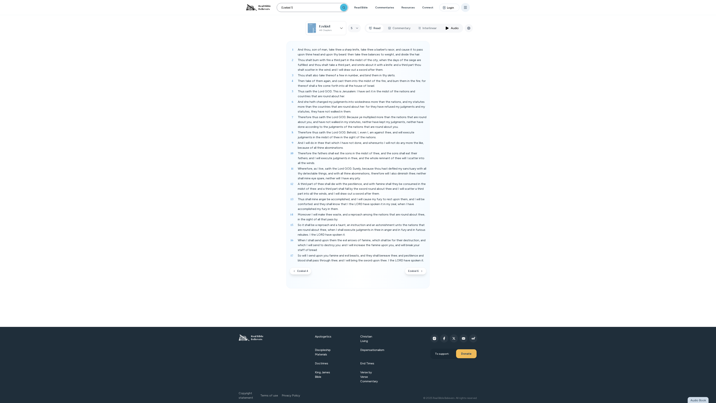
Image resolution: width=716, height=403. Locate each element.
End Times (367, 363)
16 (292, 240)
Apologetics (323, 336)
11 (292, 168)
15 (292, 225)
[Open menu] (465, 7)
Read (377, 28)
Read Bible (361, 7)
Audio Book (698, 400)
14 (291, 214)
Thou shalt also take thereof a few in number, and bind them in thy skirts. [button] (346, 75)
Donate (466, 353)
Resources (408, 7)
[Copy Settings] (469, 28)
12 (292, 184)
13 (292, 199)
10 (292, 153)
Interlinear (430, 28)
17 (292, 255)
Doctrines (321, 363)
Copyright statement (246, 395)
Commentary (401, 28)
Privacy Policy (291, 395)
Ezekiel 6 (413, 271)
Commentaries (384, 7)
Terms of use (269, 395)
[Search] (344, 7)
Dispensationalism (372, 350)
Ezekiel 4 (302, 271)
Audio (455, 28)
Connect (427, 7)
